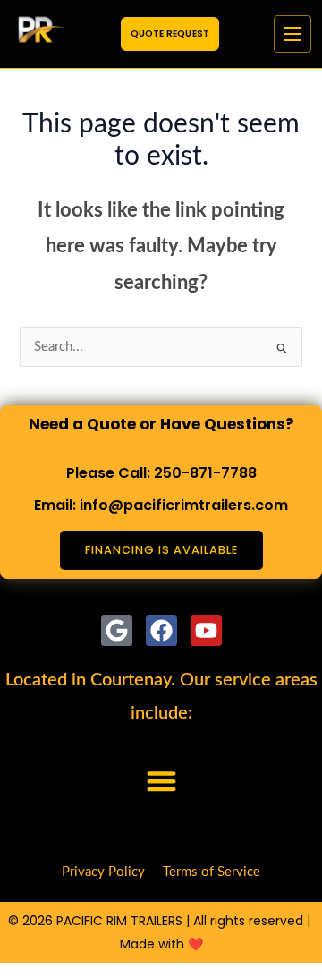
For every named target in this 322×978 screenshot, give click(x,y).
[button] (161, 781)
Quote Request (170, 33)
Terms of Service (211, 872)
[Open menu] (292, 34)
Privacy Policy (103, 872)
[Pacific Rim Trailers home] (38, 34)
